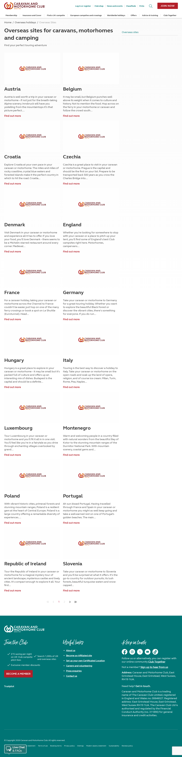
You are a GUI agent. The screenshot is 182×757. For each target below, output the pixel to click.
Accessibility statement (26, 746)
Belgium (72, 89)
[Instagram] (132, 652)
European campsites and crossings (86, 15)
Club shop (99, 6)
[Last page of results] (75, 601)
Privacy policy (69, 746)
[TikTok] (155, 652)
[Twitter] (140, 652)
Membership (11, 15)
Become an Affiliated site (79, 655)
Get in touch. (143, 686)
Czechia (72, 157)
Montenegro (77, 428)
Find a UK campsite (56, 15)
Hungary (14, 360)
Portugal (73, 496)
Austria (12, 89)
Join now (168, 5)
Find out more (12, 115)
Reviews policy (127, 746)
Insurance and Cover (32, 15)
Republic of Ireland (25, 564)
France (12, 292)
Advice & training (150, 15)
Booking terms (56, 746)
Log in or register (83, 6)
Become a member (18, 673)
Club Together (170, 15)
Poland (12, 496)
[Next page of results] (69, 601)
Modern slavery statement (96, 746)
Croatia (12, 157)
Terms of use (43, 746)
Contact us (71, 676)
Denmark (14, 225)
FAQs (141, 6)
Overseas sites (130, 32)
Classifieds (131, 6)
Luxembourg (18, 428)
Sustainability (114, 746)
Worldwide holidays (116, 15)
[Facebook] (124, 652)
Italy (68, 360)
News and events (115, 6)
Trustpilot (9, 686)
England (72, 225)
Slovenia (72, 564)
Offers (133, 15)
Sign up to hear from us (154, 667)
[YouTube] (147, 652)
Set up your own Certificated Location (85, 660)
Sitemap (80, 746)
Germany (73, 292)
